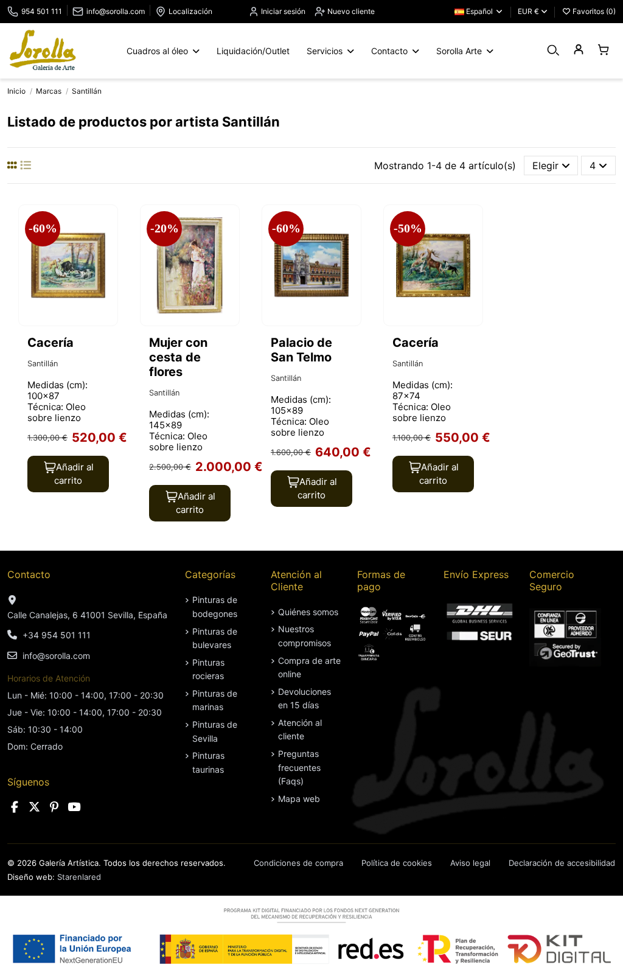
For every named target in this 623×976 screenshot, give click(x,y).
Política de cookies (396, 863)
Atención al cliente (300, 729)
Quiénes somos (308, 612)
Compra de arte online (309, 667)
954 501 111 (41, 11)
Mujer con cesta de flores (178, 357)
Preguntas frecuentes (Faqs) (299, 767)
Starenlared (79, 877)
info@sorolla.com (115, 11)
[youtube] (74, 807)
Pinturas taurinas (208, 762)
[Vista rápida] (107, 247)
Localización (190, 11)
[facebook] (14, 807)
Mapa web (299, 798)
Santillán (42, 363)
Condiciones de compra (298, 863)
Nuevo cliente (350, 11)
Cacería (50, 342)
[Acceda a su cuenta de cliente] (578, 50)
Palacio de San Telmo (301, 349)
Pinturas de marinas (214, 700)
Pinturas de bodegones (214, 606)
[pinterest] (54, 807)
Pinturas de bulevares (214, 638)
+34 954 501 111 (57, 635)
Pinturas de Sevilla (214, 731)
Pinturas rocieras (208, 669)
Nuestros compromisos (304, 635)
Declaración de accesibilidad (562, 863)
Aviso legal (470, 863)
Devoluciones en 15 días (304, 698)
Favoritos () (593, 11)
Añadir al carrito (74, 474)
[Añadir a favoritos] (107, 224)
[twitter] (34, 807)
